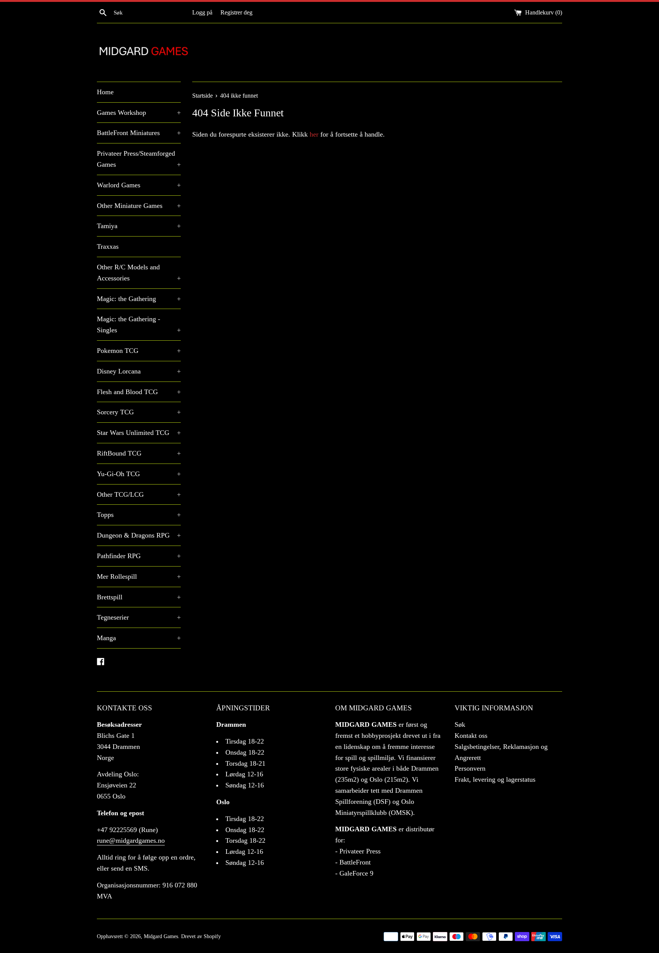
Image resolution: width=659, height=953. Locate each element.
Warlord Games (139, 185)
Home (105, 92)
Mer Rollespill (139, 576)
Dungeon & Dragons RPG (139, 535)
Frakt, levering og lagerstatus (495, 779)
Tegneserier (139, 617)
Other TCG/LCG (139, 494)
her (314, 134)
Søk (460, 724)
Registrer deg (236, 12)
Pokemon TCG (139, 350)
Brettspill (139, 597)
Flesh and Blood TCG (139, 392)
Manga (139, 638)
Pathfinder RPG (139, 556)
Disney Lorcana (139, 371)
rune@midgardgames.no (131, 840)
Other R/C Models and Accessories (139, 272)
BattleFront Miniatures (139, 133)
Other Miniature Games (139, 205)
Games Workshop (139, 112)
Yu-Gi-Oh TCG (139, 474)
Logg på (202, 12)
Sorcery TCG (139, 412)
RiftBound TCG (139, 453)
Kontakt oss (471, 735)
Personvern (470, 768)
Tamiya (139, 226)
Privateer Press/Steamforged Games (139, 159)
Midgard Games (161, 936)
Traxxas (108, 246)
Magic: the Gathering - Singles (139, 324)
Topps (139, 514)
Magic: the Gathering (139, 299)
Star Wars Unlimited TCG (139, 432)
